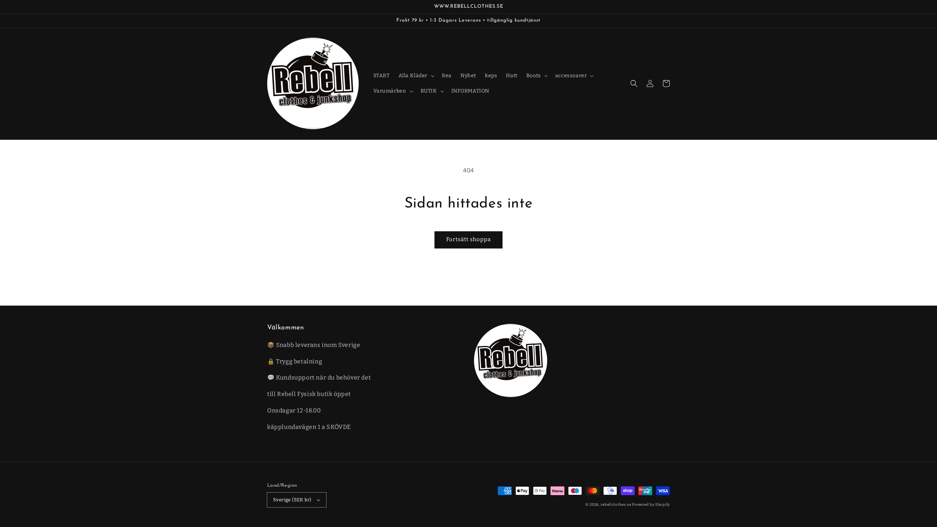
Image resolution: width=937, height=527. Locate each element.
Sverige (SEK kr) (292, 499)
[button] (634, 83)
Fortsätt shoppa (468, 239)
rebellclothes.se (616, 504)
